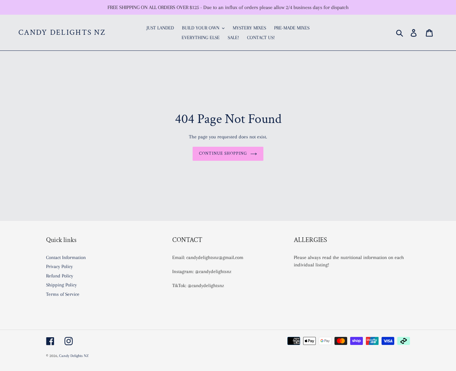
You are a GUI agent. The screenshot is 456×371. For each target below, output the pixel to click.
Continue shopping (223, 153)
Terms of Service (62, 294)
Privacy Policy (59, 266)
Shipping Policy (61, 284)
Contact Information (66, 257)
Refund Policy (59, 275)
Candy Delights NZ (61, 32)
